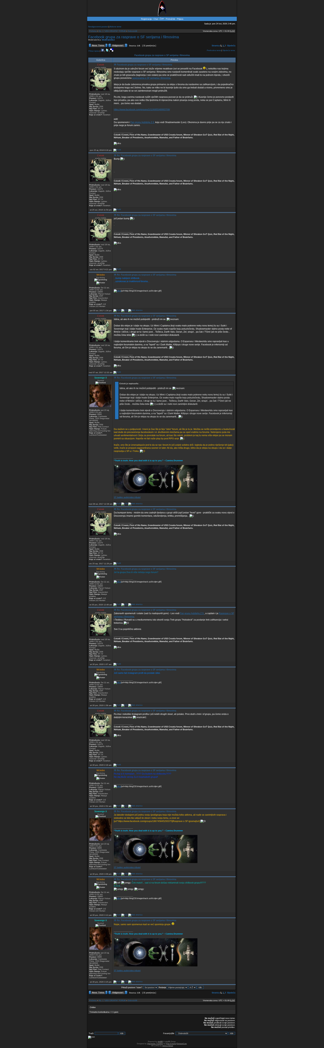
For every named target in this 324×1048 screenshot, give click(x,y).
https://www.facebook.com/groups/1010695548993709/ (142, 109)
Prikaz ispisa (93, 51)
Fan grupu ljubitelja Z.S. (142, 122)
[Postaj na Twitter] (107, 51)
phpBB (160, 1042)
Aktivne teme (115, 27)
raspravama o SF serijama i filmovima (151, 78)
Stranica (216, 45)
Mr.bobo (101, 274)
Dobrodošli (132, 31)
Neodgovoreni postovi (98, 27)
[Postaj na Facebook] (102, 51)
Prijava (180, 19)
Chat (156, 19)
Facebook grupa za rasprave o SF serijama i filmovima (133, 37)
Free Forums (171, 1044)
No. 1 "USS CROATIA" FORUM (112, 31)
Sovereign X (100, 377)
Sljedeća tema (229, 50)
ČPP (162, 19)
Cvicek (100, 64)
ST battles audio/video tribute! (127, 497)
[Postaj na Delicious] (111, 51)
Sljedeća (231, 45)
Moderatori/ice (108, 40)
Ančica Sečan (167, 1046)
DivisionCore (182, 1044)
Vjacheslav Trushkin (155, 1044)
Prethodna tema (214, 50)
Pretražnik (170, 19)
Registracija (146, 19)
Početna (93, 31)
